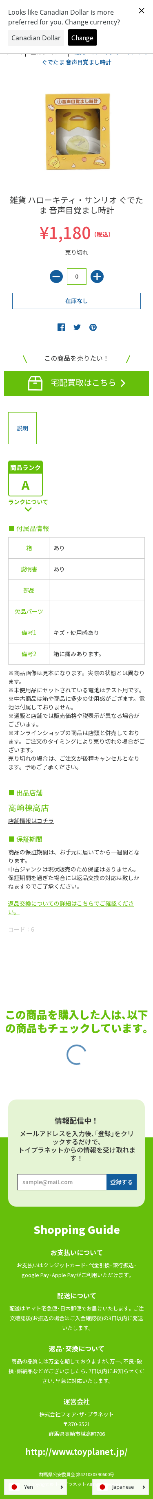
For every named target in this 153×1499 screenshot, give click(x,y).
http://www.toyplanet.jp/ (76, 1451)
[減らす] (56, 276)
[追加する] (97, 276)
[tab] (22, 428)
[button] (61, 327)
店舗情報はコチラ (31, 820)
